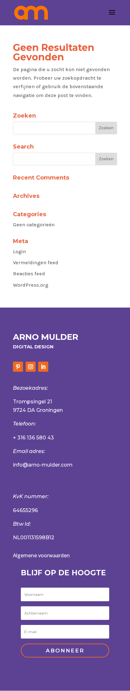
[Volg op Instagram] (31, 367)
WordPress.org (30, 285)
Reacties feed (29, 274)
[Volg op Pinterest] (18, 367)
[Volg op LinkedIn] (43, 367)
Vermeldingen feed (35, 263)
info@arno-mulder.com (43, 465)
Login (19, 251)
